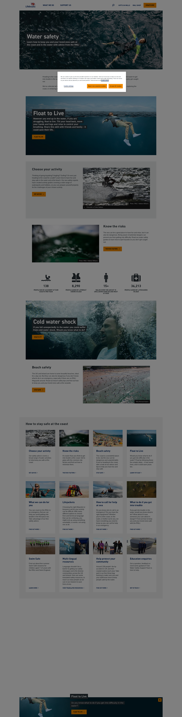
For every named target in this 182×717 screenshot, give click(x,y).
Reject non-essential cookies (97, 86)
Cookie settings (69, 85)
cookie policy (105, 80)
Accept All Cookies (115, 86)
